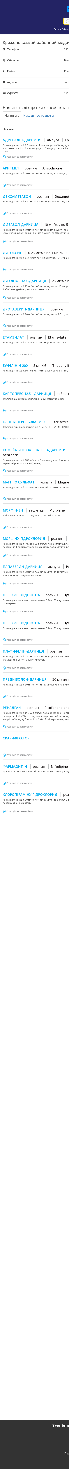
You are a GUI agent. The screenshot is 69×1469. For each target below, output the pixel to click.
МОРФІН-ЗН (34, 510)
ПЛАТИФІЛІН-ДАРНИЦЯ (32, 651)
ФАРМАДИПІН (35, 766)
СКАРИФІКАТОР (16, 738)
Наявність (12, 115)
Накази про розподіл (38, 115)
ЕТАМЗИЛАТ (34, 337)
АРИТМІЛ (32, 168)
